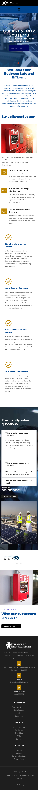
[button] (19, 9)
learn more (16, 48)
